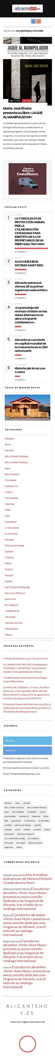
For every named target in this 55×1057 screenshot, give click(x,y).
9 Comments (20, 273)
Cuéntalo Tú (11, 486)
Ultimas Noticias (13, 622)
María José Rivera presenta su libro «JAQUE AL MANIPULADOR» (22, 113)
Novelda (9, 539)
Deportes (10, 503)
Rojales (8, 581)
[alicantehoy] (27, 8)
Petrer (8, 563)
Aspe (7, 468)
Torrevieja (10, 616)
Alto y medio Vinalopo (16, 462)
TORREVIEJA (12, 610)
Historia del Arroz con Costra (30, 370)
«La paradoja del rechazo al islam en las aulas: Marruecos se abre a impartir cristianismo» (31, 315)
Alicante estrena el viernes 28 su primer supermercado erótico (31, 286)
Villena (8, 634)
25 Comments (21, 252)
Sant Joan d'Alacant (15, 593)
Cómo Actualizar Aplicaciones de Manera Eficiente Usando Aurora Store (27, 879)
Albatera (9, 438)
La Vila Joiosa (12, 527)
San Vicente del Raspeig (17, 587)
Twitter (9, 741)
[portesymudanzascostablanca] (27, 179)
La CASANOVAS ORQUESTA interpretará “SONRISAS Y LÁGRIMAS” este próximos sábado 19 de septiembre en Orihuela (25, 668)
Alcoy (8, 444)
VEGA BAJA (11, 628)
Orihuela (9, 557)
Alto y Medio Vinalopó (16, 456)
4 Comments (20, 380)
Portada (18, 215)
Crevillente (10, 480)
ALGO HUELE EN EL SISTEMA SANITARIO (29, 263)
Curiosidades (21, 364)
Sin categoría (11, 604)
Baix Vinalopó (12, 474)
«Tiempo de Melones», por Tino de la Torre (25, 658)
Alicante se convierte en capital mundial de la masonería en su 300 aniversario (31, 345)
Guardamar (11, 521)
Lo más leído (11, 533)
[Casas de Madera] (27, 409)
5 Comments (20, 330)
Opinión (18, 258)
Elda (7, 515)
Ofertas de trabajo (14, 545)
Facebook (10, 750)
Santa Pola (10, 598)
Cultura (27, 101)
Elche (7, 509)
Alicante (19, 279)
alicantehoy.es (27, 1009)
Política (9, 569)
